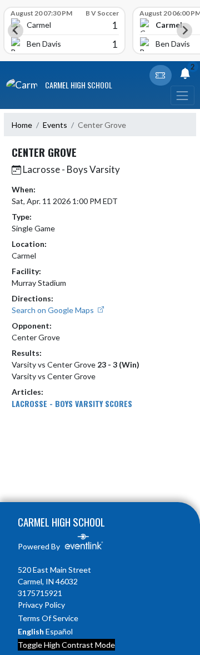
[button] (160, 75)
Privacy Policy (41, 604)
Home (22, 125)
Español (59, 631)
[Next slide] (184, 30)
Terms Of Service (48, 618)
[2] (185, 75)
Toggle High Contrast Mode (66, 644)
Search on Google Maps (54, 310)
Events (55, 125)
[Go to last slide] (15, 30)
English (31, 631)
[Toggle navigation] (182, 95)
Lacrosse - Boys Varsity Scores (72, 403)
